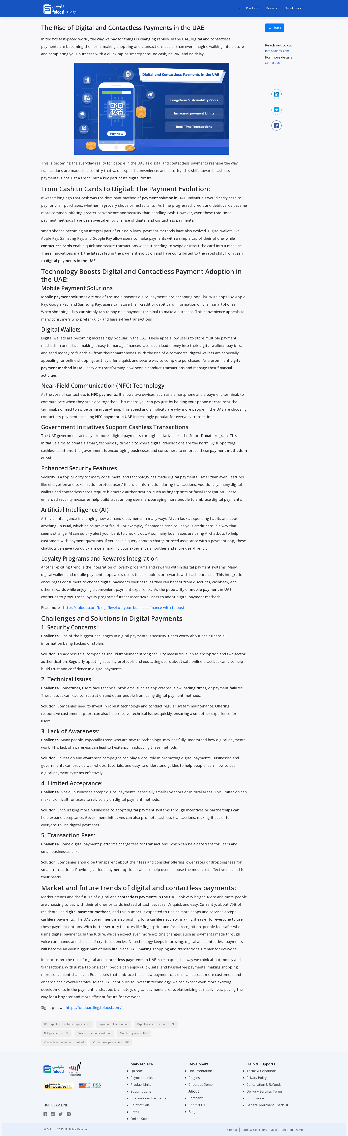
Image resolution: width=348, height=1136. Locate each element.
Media (274, 1130)
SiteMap (232, 1130)
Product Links (140, 1084)
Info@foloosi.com (277, 51)
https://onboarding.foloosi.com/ (94, 1007)
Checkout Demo (200, 1084)
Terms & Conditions (261, 1071)
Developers (293, 8)
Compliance (255, 1098)
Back (274, 28)
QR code (136, 1071)
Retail (134, 1112)
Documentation (200, 1071)
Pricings (271, 8)
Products (252, 8)
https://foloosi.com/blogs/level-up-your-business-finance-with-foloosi (123, 607)
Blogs (72, 11)
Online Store (139, 1118)
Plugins (194, 1077)
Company (195, 1098)
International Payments (148, 1098)
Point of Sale (140, 1105)
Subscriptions (140, 1091)
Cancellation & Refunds (263, 1084)
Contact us (272, 63)
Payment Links (141, 1077)
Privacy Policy (256, 1077)
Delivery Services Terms (264, 1091)
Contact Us (196, 1105)
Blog (192, 1111)
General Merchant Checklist (267, 1105)
